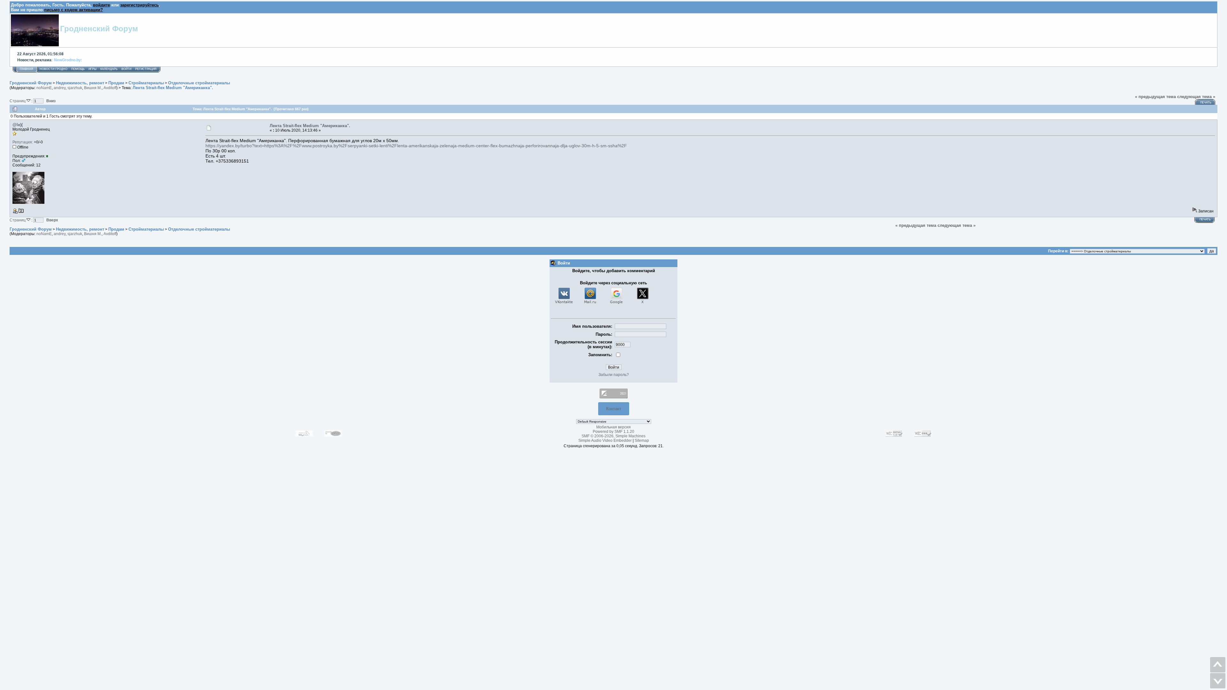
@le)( (17, 124)
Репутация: (22, 142)
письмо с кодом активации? (73, 9)
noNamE (44, 88)
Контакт (613, 408)
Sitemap (642, 440)
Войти (126, 69)
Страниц (18, 101)
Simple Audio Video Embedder (605, 440)
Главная (26, 69)
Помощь (78, 69)
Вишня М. (93, 88)
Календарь (109, 69)
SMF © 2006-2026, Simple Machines (613, 436)
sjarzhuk (74, 88)
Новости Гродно (53, 69)
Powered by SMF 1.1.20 (613, 431)
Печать (1205, 102)
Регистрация (146, 69)
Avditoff (110, 88)
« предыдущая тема (1155, 96)
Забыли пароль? (613, 374)
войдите (101, 5)
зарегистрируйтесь (139, 5)
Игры (92, 69)
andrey (60, 88)
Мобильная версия (613, 427)
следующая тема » (1196, 96)
